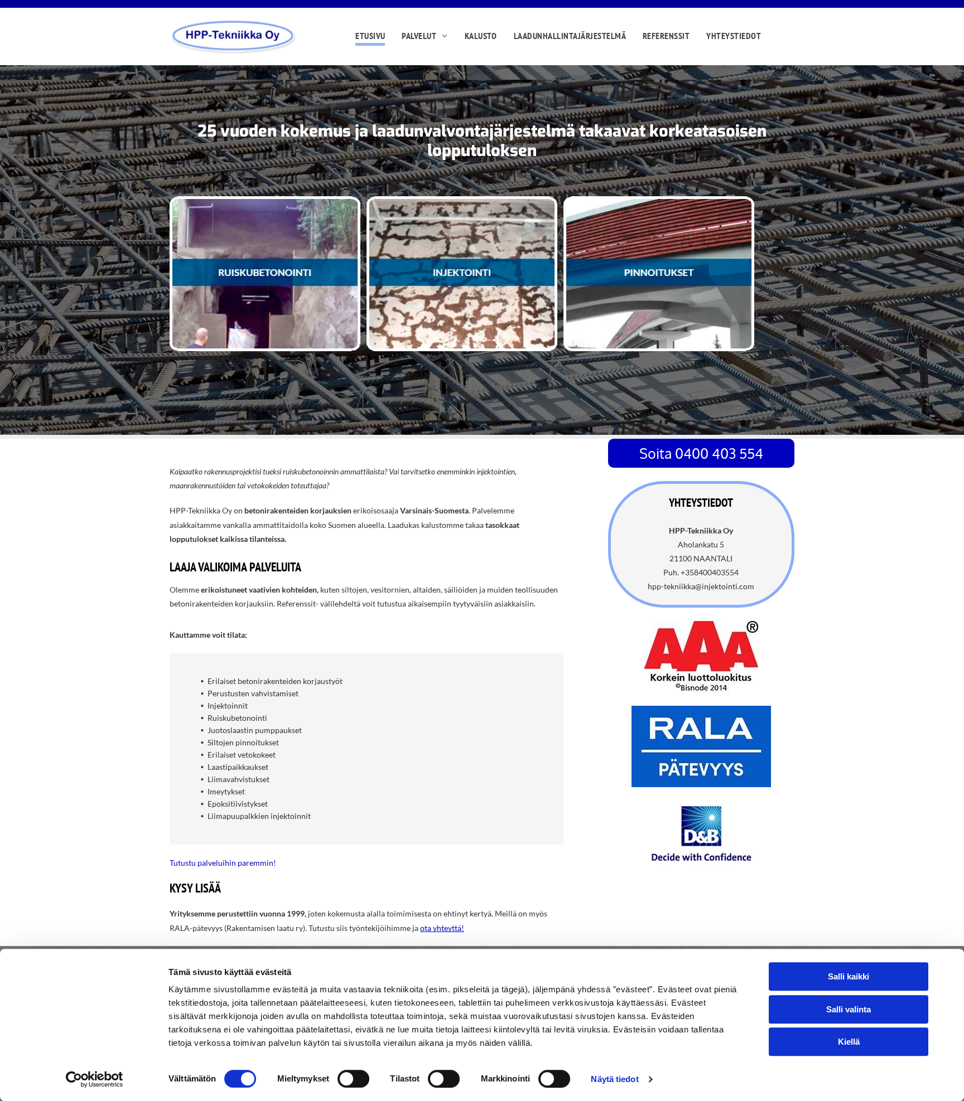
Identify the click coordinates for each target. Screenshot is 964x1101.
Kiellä (849, 1041)
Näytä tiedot (614, 1079)
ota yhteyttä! (442, 928)
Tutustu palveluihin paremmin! (223, 862)
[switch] (353, 1079)
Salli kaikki (848, 976)
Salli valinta (848, 1009)
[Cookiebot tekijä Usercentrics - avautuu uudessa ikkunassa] (94, 1079)
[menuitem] (370, 36)
